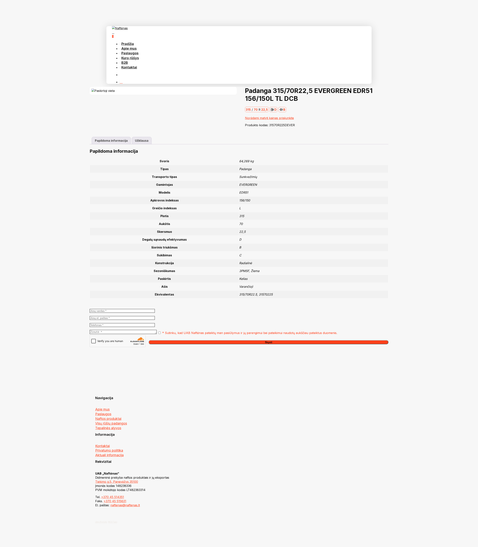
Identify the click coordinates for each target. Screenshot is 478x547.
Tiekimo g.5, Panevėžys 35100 (116, 482)
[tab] (111, 140)
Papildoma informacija (111, 140)
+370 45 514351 (112, 497)
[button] (102, 409)
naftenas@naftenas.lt (125, 505)
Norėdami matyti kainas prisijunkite (269, 118)
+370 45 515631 (115, 501)
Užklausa (141, 140)
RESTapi (112, 521)
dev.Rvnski (101, 521)
